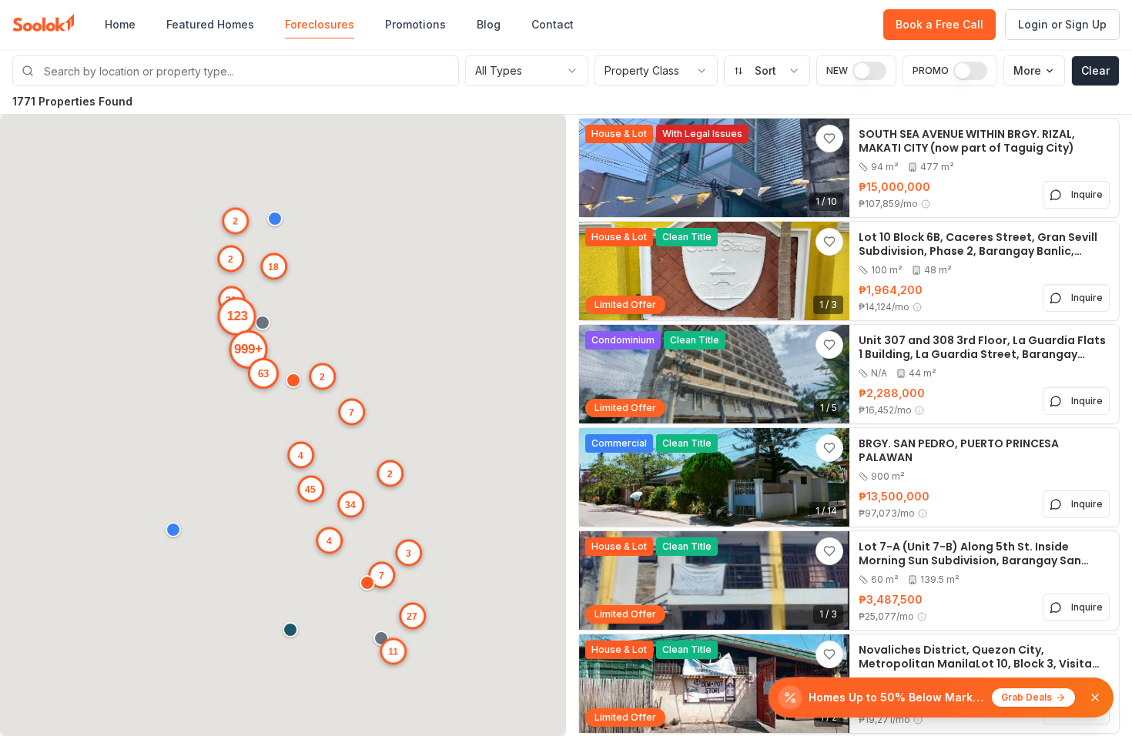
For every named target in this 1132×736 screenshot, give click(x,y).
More (1027, 70)
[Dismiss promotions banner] (1095, 697)
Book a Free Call (939, 24)
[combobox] (767, 70)
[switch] (869, 71)
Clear (1095, 70)
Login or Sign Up (1062, 24)
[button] (177, 533)
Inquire (1087, 194)
